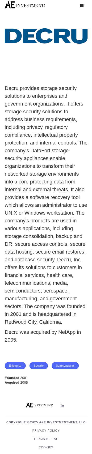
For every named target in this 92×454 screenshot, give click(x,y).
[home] (25, 5)
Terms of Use (46, 439)
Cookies (46, 447)
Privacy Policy (46, 430)
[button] (82, 5)
